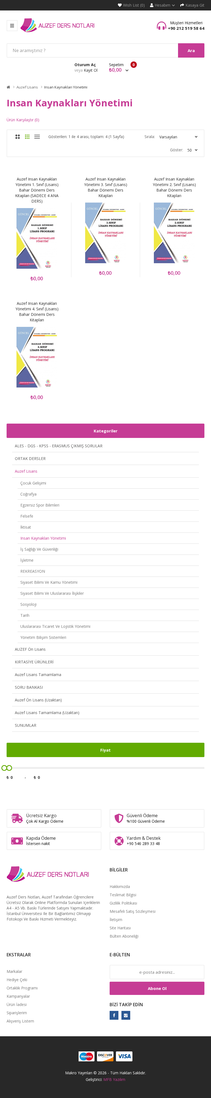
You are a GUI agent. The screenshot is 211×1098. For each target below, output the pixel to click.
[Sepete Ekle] (15, 241)
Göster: (176, 149)
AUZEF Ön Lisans (30, 649)
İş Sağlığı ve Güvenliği (39, 549)
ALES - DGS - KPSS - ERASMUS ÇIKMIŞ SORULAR (58, 445)
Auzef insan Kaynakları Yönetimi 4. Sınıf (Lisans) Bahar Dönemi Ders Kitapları (37, 311)
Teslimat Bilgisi (123, 894)
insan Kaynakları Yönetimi (65, 87)
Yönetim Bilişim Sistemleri (43, 637)
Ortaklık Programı (22, 988)
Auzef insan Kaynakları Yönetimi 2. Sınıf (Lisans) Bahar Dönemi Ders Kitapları (174, 187)
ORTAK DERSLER (30, 458)
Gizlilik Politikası (123, 903)
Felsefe (26, 516)
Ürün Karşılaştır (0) (23, 119)
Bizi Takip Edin (126, 1005)
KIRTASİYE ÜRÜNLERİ (34, 661)
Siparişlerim (17, 1012)
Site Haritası (120, 927)
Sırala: (150, 136)
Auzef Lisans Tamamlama (38, 674)
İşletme (27, 560)
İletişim (116, 919)
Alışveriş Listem (20, 1021)
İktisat (25, 527)
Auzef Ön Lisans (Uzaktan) (38, 700)
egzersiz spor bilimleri (39, 505)
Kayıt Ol (91, 70)
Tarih (24, 615)
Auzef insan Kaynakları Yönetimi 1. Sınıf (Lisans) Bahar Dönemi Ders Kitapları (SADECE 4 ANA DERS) (37, 190)
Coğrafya (28, 494)
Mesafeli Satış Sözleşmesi (133, 911)
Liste (37, 136)
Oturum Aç (85, 64)
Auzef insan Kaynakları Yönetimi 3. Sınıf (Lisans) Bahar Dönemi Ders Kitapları (105, 187)
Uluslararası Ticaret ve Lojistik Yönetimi (55, 626)
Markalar (14, 971)
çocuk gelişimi (33, 483)
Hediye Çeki (17, 979)
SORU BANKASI (29, 687)
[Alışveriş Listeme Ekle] (30, 241)
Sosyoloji (28, 604)
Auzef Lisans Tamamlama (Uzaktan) (47, 712)
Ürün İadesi (17, 1004)
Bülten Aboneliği (124, 936)
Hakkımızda (120, 886)
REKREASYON (32, 571)
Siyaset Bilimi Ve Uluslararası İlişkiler (52, 593)
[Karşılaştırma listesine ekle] (44, 241)
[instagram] (125, 1015)
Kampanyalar (18, 996)
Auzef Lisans (27, 87)
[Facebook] (114, 1015)
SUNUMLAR (25, 725)
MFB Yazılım (114, 1079)
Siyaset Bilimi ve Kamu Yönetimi (48, 582)
